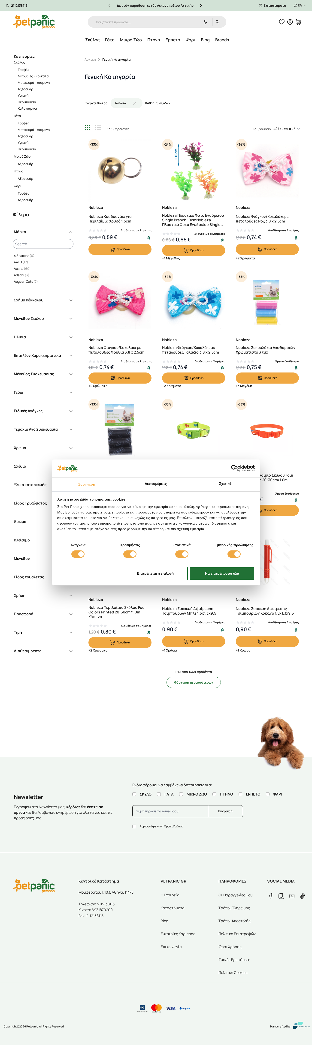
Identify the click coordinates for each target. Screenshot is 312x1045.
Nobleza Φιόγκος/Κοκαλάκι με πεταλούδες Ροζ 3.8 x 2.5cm (262, 218)
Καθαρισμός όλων (157, 103)
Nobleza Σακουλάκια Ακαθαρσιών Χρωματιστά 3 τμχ (265, 349)
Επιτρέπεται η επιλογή (155, 573)
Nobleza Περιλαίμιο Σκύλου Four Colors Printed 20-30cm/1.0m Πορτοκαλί (264, 480)
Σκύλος (92, 39)
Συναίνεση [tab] (86, 484)
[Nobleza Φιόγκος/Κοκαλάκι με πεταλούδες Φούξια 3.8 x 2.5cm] (119, 302)
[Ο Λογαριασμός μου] (290, 22)
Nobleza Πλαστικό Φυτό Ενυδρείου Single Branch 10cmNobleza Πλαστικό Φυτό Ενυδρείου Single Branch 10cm (193, 220)
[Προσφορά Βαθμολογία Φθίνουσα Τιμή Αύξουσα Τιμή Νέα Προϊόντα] (288, 128)
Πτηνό (153, 39)
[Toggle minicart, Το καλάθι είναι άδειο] (298, 22)
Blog (205, 39)
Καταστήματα (275, 5)
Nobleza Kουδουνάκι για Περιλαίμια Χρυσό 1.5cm (110, 218)
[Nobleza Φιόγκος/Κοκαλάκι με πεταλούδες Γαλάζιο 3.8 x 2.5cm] (193, 302)
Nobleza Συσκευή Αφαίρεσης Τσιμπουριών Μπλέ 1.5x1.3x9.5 (189, 611)
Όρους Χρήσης (173, 826)
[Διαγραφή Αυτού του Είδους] (134, 103)
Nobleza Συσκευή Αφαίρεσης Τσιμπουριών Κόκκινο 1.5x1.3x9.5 (265, 611)
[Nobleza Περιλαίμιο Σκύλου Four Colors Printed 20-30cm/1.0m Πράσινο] (193, 430)
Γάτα (110, 39)
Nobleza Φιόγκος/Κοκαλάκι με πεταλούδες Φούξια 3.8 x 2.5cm (116, 349)
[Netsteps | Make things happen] (299, 1026)
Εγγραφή (225, 811)
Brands (222, 39)
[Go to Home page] (34, 22)
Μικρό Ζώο (131, 39)
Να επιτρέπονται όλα (222, 573)
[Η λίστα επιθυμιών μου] (281, 22)
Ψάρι (190, 39)
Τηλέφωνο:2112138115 (97, 904)
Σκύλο (145, 794)
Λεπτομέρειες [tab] (156, 484)
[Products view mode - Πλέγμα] (88, 127)
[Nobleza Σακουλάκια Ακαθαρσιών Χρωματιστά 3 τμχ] (267, 302)
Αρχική (90, 59)
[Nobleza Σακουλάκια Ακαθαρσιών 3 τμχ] (119, 430)
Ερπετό (173, 39)
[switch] (129, 554)
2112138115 (19, 5)
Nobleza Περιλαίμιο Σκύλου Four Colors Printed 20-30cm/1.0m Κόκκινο (117, 612)
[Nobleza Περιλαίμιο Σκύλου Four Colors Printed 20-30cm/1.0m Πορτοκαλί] (267, 430)
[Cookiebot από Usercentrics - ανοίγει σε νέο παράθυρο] (234, 468)
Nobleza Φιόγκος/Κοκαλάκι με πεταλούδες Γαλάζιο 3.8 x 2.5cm (190, 349)
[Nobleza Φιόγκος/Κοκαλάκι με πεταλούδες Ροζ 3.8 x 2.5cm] (267, 170)
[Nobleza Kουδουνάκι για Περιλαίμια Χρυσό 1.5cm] (119, 170)
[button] (43, 233)
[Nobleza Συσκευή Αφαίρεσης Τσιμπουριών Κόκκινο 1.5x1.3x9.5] (267, 562)
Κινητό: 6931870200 (96, 909)
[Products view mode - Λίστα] (98, 127)
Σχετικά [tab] (225, 484)
